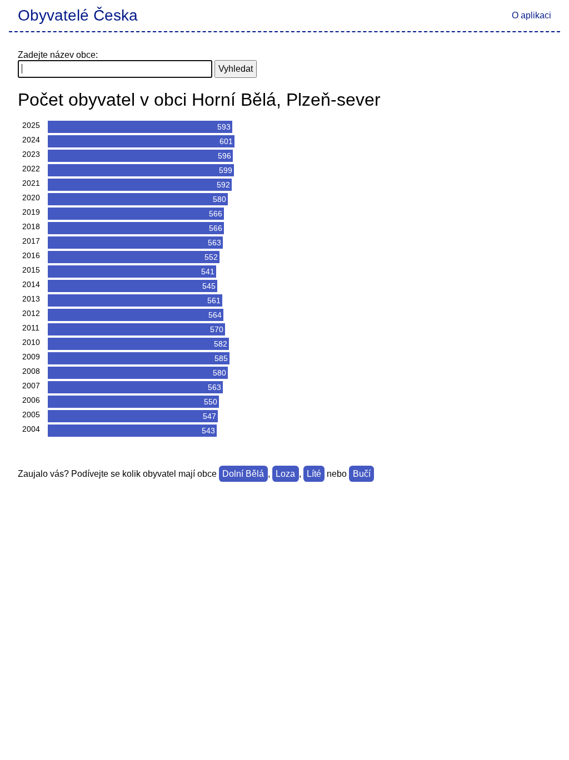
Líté (314, 473)
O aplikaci (531, 15)
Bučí (362, 473)
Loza (285, 473)
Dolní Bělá (243, 473)
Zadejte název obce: (58, 55)
